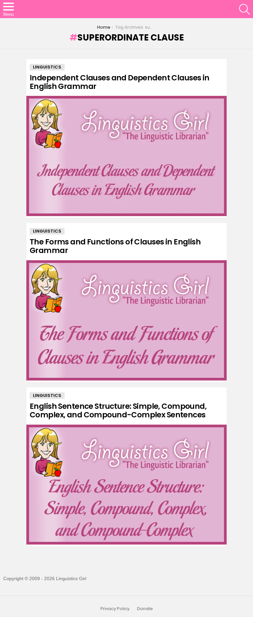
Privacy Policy (114, 608)
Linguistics (47, 67)
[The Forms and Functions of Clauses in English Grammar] (126, 320)
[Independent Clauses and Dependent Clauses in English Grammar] (126, 156)
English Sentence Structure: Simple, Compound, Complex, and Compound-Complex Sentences (118, 410)
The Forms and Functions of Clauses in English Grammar (115, 246)
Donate (145, 608)
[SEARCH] (244, 9)
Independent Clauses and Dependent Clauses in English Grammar (120, 82)
